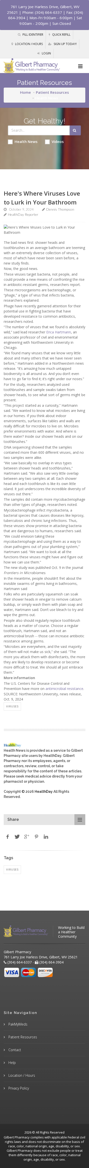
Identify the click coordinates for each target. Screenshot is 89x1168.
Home (25, 92)
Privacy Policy (18, 1088)
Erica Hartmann (58, 332)
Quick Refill (60, 34)
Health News (26, 141)
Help (11, 1062)
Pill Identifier (32, 34)
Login (46, 53)
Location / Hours (28, 44)
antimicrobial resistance (64, 688)
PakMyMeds (17, 1024)
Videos (58, 141)
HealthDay (44, 792)
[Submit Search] (75, 130)
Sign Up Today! (65, 44)
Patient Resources (52, 92)
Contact (14, 1049)
